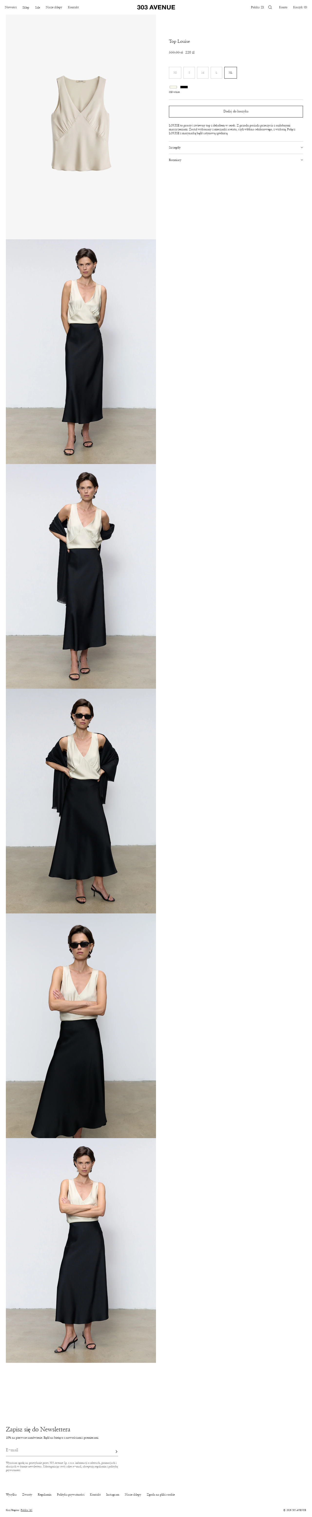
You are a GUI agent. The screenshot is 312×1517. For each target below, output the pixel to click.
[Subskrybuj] (112, 1452)
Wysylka (11, 1494)
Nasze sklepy (54, 7)
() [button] (300, 7)
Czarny (184, 87)
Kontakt (73, 7)
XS (177, 74)
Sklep (25, 7)
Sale (37, 7)
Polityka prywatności (70, 1494)
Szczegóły (175, 147)
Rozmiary (175, 160)
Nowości (11, 7)
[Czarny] (184, 85)
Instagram (112, 1494)
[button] (270, 7)
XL (230, 72)
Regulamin (44, 1494)
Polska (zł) (26, 1510)
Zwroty (27, 1494)
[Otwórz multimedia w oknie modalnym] (81, 127)
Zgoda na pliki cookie (161, 1494)
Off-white (173, 87)
